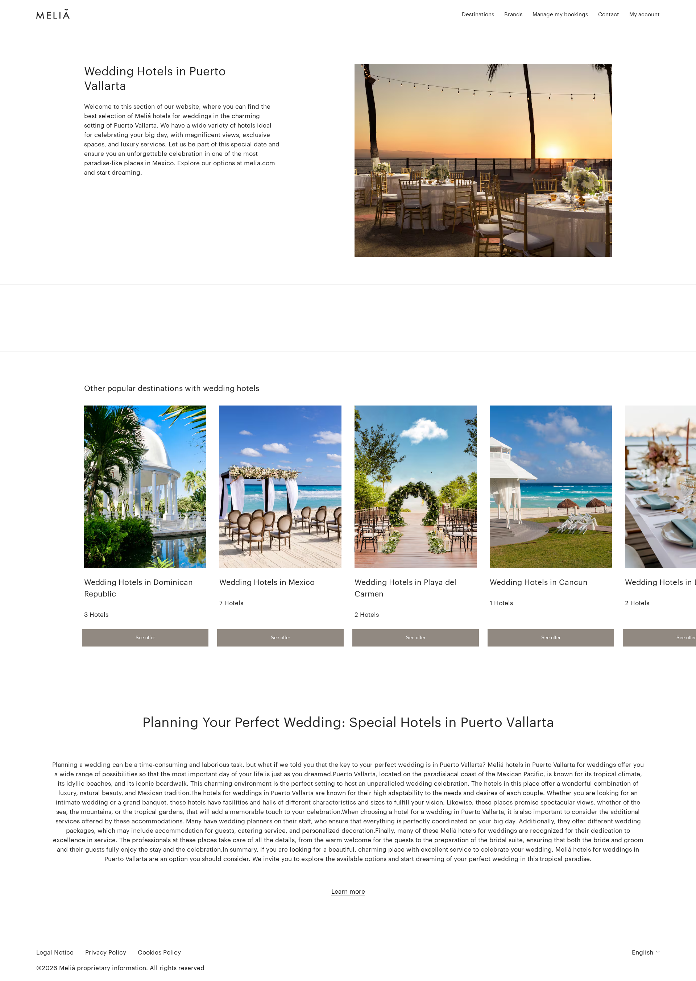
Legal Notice (55, 952)
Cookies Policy (159, 952)
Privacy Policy (105, 952)
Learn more (348, 891)
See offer (145, 637)
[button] (478, 14)
